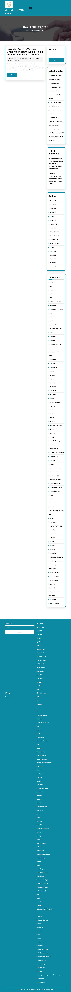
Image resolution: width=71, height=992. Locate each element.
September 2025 (54, 243)
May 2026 (53, 212)
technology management (43, 956)
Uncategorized (54, 580)
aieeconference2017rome (27, 58)
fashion (52, 398)
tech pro (52, 545)
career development (55, 328)
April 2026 (53, 216)
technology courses (55, 561)
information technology (56, 425)
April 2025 (53, 263)
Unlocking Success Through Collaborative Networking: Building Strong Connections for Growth (25, 52)
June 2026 (53, 208)
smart (51, 518)
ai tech (52, 294)
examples (53, 394)
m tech (52, 437)
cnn (51, 332)
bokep (51, 173)
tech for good (53, 534)
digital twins (53, 379)
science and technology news (45, 909)
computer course (55, 340)
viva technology (54, 603)
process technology (55, 479)
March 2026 (53, 220)
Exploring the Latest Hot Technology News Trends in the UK (56, 136)
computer (53, 336)
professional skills (55, 491)
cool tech (52, 371)
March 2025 (53, 266)
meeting (52, 460)
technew (52, 549)
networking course (55, 468)
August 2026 (53, 201)
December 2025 (54, 232)
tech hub (52, 537)
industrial (52, 421)
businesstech (54, 325)
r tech (51, 495)
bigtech (52, 317)
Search (52, 49)
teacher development (56, 526)
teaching (52, 530)
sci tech (52, 503)
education (53, 390)
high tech (52, 417)
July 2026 (53, 204)
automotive (53, 305)
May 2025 (53, 259)
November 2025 (54, 235)
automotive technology (56, 309)
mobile (52, 464)
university (53, 584)
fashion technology (55, 402)
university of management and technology (53, 591)
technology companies (56, 557)
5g (51, 286)
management (54, 448)
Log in (7, 697)
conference (53, 363)
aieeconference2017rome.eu (34, 30)
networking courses (55, 472)
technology (53, 553)
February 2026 (54, 224)
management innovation (57, 452)
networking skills (54, 476)
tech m (52, 541)
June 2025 (53, 255)
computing (53, 359)
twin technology (54, 576)
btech (51, 321)
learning (52, 433)
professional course (55, 483)
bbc (51, 313)
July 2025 (53, 251)
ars (51, 297)
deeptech (52, 375)
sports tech (53, 522)
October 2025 (54, 239)
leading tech (53, 429)
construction (53, 367)
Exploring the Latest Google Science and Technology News (55, 79)
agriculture (53, 290)
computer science (55, 348)
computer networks (55, 344)
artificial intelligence (55, 301)
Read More (13, 75)
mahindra (52, 445)
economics (53, 386)
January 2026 (54, 228)
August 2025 (53, 247)
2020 (51, 282)
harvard (52, 410)
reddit (51, 499)
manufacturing (54, 456)
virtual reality (53, 599)
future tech (53, 406)
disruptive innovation (56, 383)
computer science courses (44, 762)
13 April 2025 (13, 58)
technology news (55, 572)
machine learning (55, 441)
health (52, 414)
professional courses (56, 487)
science (52, 506)
